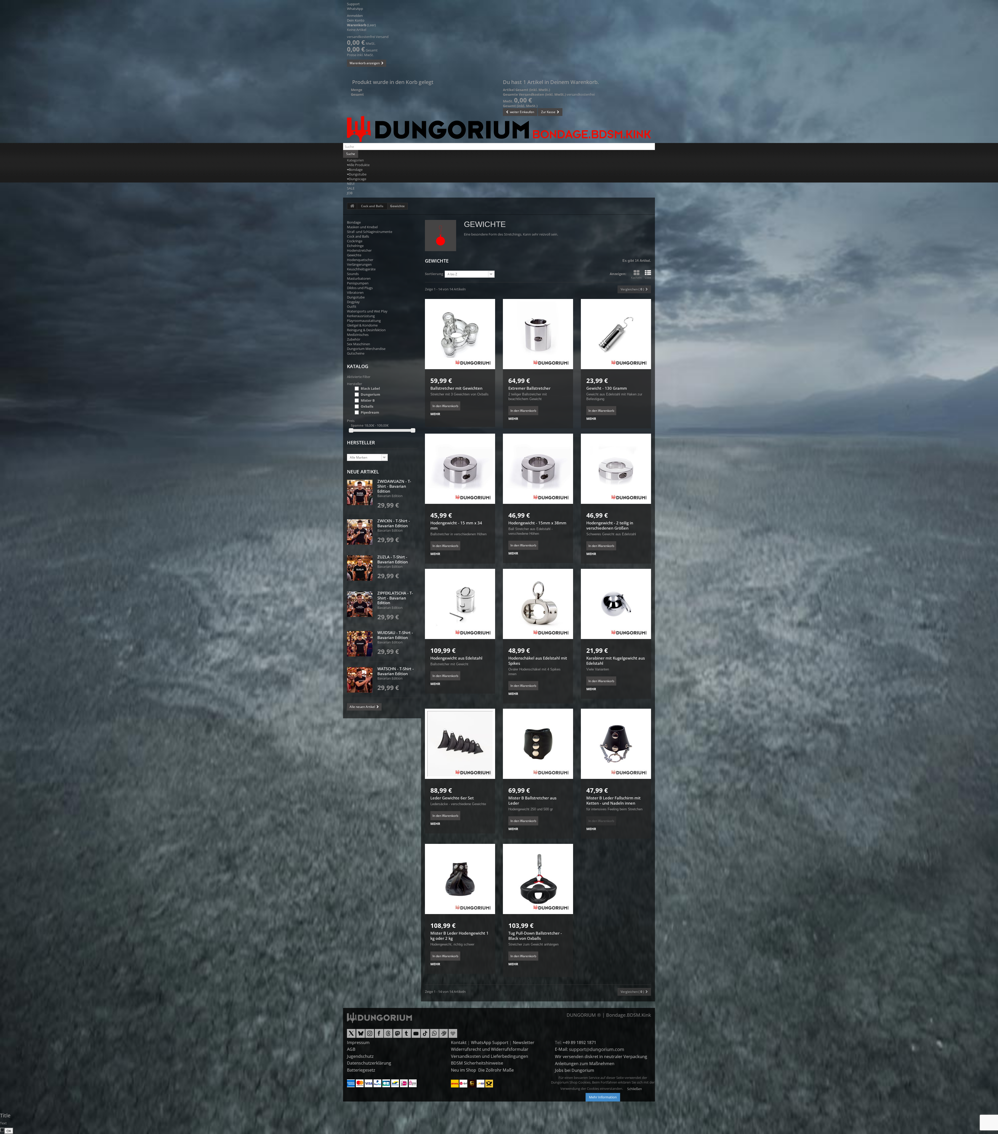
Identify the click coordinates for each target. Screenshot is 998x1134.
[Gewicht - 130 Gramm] (616, 334)
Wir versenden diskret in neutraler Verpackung (601, 1056)
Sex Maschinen (358, 344)
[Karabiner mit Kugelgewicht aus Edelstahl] (616, 604)
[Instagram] (369, 1035)
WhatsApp (355, 8)
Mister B (368, 400)
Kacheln (636, 277)
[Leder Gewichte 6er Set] (460, 744)
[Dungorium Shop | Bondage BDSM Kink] (499, 129)
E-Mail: (562, 1049)
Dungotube (357, 174)
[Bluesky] (360, 1035)
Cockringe (354, 241)
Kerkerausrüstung (361, 316)
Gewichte (354, 255)
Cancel (3, 1130)
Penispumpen (358, 283)
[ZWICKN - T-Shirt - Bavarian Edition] (359, 532)
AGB (351, 1049)
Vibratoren (355, 292)
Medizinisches (358, 334)
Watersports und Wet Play (367, 311)
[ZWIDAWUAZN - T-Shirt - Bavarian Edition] (359, 492)
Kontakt (459, 1042)
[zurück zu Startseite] (352, 206)
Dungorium (370, 394)
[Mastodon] (397, 1035)
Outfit (351, 306)
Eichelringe (355, 245)
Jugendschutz (360, 1056)
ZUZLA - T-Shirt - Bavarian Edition (392, 559)
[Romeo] (443, 1035)
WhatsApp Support (489, 1042)
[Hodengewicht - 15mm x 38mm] (538, 469)
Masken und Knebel (362, 227)
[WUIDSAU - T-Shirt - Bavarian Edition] (359, 643)
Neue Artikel (363, 471)
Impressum (358, 1042)
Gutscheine (355, 353)
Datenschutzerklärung (369, 1063)
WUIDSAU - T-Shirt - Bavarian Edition (395, 635)
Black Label (370, 388)
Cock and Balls (372, 206)
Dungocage (357, 179)
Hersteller (361, 442)
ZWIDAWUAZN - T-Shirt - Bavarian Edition (394, 486)
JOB (349, 193)
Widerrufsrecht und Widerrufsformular (489, 1049)
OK (8, 1131)
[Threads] (388, 1035)
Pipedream (370, 412)
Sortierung (434, 273)
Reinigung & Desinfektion (366, 330)
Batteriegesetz (361, 1070)
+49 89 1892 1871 (579, 1042)
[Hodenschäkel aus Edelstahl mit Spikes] (538, 604)
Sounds (353, 273)
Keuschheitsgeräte (361, 269)
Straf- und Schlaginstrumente (369, 231)
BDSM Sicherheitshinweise (477, 1063)
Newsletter (523, 1042)
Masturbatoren (359, 278)
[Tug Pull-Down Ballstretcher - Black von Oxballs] (538, 879)
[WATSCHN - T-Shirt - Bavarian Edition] (359, 680)
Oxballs (367, 406)
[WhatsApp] (434, 1035)
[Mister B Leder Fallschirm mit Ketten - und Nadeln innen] (616, 744)
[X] (351, 1035)
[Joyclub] (453, 1035)
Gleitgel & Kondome (362, 325)
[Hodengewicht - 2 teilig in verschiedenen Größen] (616, 469)
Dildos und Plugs (360, 287)
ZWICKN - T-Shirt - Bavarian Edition (393, 523)
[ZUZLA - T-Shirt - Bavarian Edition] (359, 568)
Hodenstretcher (359, 250)
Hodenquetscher (360, 259)
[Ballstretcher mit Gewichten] (460, 334)
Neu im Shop (463, 1070)
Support (353, 4)
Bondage (356, 169)
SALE (350, 188)
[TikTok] (425, 1035)
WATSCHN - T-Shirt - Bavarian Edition (395, 671)
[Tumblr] (406, 1035)
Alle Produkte (359, 164)
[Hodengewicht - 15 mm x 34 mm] (460, 469)
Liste (648, 277)
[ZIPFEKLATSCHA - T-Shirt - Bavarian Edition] (359, 604)
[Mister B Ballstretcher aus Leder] (538, 744)
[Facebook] (379, 1035)
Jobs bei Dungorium (574, 1070)
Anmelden (355, 15)
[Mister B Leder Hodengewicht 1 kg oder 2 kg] (460, 879)
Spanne (357, 425)
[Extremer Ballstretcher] (538, 334)
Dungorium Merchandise (366, 348)
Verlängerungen (359, 264)
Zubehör (353, 339)
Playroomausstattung (364, 320)
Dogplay (353, 301)
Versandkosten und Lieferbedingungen (489, 1056)
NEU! (350, 183)
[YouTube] (416, 1035)
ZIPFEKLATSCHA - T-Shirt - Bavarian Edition (395, 597)
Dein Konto (355, 20)
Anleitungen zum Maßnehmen (584, 1063)
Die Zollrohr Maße (496, 1070)
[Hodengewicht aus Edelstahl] (460, 604)
